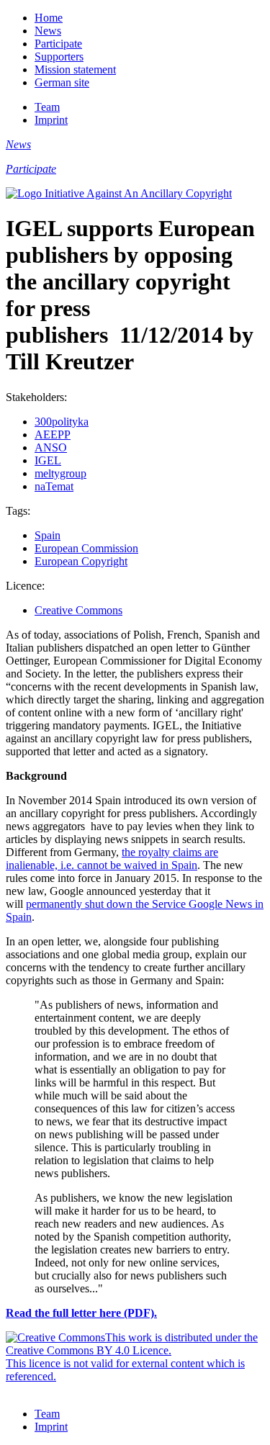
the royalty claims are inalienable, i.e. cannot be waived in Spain (112, 858)
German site (62, 82)
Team (47, 107)
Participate (58, 43)
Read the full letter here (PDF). (81, 1313)
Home (49, 18)
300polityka (62, 421)
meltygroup (60, 473)
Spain (47, 535)
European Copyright (81, 561)
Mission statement (75, 69)
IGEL (48, 460)
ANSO (51, 447)
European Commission (86, 548)
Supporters (59, 56)
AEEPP (53, 434)
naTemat (54, 486)
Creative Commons (78, 610)
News (48, 30)
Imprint (51, 120)
